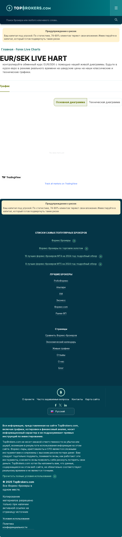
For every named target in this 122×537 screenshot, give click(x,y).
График (5, 86)
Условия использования (16, 518)
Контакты (77, 399)
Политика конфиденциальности (15, 525)
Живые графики (61, 348)
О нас (61, 361)
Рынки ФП (61, 313)
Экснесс (61, 300)
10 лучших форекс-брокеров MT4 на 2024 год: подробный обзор (61, 256)
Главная (7, 49)
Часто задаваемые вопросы (53, 399)
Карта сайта (92, 399)
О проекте (28, 399)
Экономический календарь (61, 342)
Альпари (61, 287)
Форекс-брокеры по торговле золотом (61, 248)
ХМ (61, 293)
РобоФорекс (61, 280)
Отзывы (61, 355)
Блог (61, 368)
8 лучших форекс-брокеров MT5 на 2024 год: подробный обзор (61, 263)
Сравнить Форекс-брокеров (61, 335)
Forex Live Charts (28, 49)
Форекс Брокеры (61, 240)
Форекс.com (61, 306)
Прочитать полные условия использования (27, 476)
